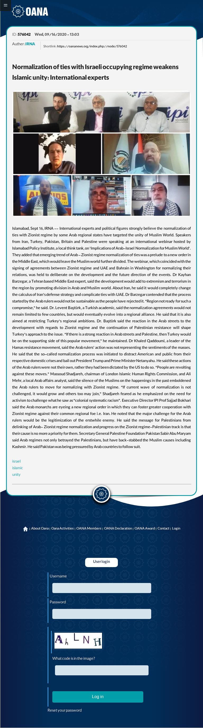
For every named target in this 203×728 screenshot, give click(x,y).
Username (58, 577)
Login (176, 529)
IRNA (30, 45)
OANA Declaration (118, 529)
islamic (17, 468)
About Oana (40, 529)
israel (16, 462)
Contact (163, 529)
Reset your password (65, 711)
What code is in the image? (73, 659)
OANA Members (89, 529)
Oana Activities (62, 529)
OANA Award (145, 529)
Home (26, 529)
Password (58, 603)
